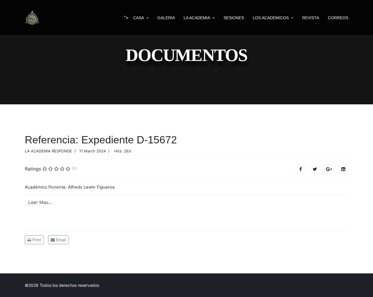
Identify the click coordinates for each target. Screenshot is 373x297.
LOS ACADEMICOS (271, 17)
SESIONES (234, 17)
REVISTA (310, 17)
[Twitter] (315, 169)
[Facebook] (300, 169)
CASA (138, 17)
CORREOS (338, 17)
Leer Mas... (40, 202)
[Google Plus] (329, 169)
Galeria (166, 17)
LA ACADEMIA (197, 17)
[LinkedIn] (343, 169)
